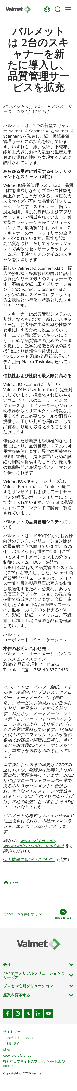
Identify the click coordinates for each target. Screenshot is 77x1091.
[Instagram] (17, 1013)
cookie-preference (17, 1055)
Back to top (63, 917)
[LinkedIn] (38, 1013)
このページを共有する (20, 914)
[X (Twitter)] (28, 1013)
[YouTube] (48, 1013)
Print (14, 883)
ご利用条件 (11, 1043)
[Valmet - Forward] (22, 9)
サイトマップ (13, 1032)
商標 (6, 1049)
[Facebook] (7, 1013)
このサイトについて (18, 1037)
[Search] (57, 9)
